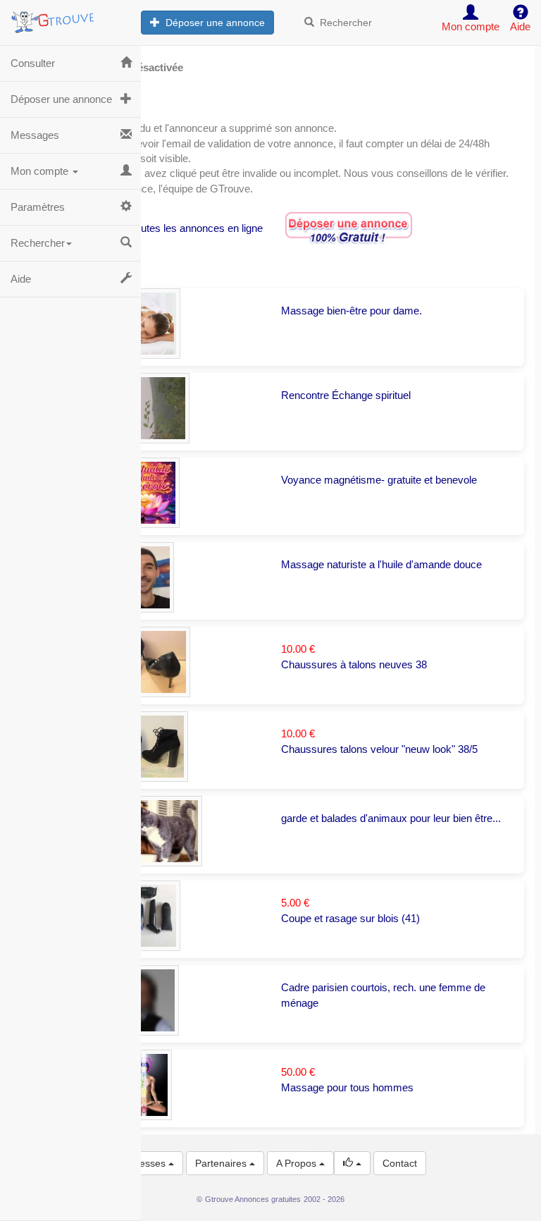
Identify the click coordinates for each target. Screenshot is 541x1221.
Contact (400, 1163)
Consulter (33, 63)
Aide (21, 279)
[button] (352, 1163)
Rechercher (343, 22)
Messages (35, 135)
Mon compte (41, 171)
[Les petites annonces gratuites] (70, 17)
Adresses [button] (146, 1163)
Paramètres (38, 207)
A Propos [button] (297, 1163)
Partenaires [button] (222, 1163)
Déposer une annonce (212, 22)
